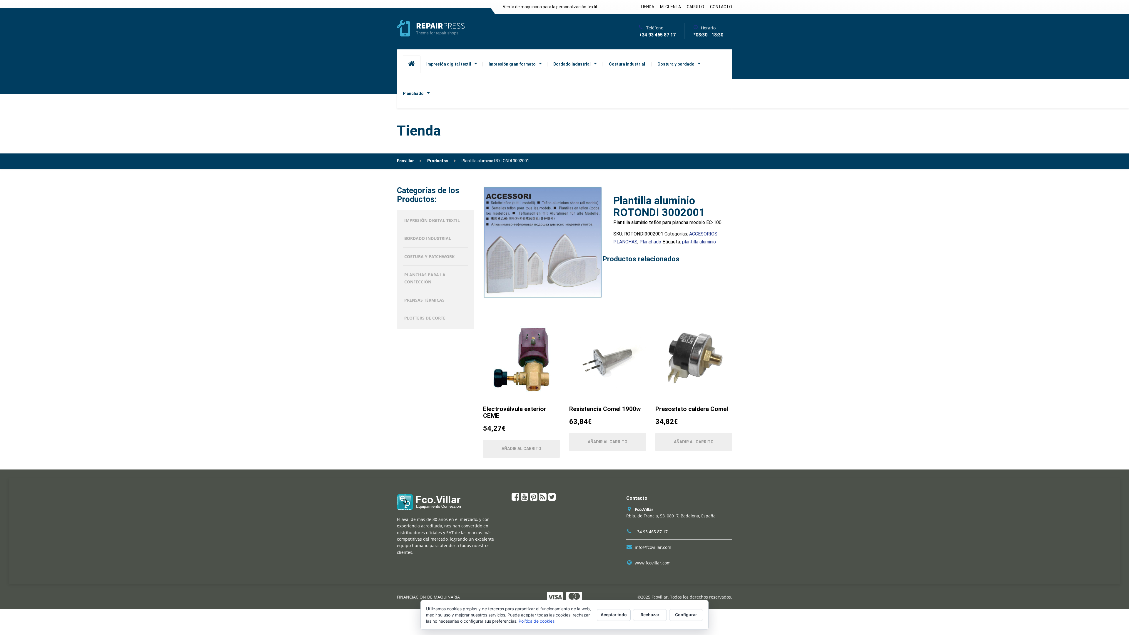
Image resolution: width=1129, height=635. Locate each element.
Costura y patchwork (429, 256)
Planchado (413, 93)
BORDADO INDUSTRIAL (427, 238)
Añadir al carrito (521, 448)
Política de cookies (537, 621)
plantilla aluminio (699, 242)
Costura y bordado (675, 64)
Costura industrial (627, 64)
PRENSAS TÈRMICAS (424, 300)
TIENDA (647, 6)
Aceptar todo (614, 614)
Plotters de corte (424, 318)
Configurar (686, 614)
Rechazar (650, 614)
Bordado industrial (572, 64)
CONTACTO (721, 6)
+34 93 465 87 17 (651, 531)
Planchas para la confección (424, 278)
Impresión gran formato (512, 64)
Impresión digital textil (448, 64)
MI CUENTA (670, 6)
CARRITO (695, 6)
